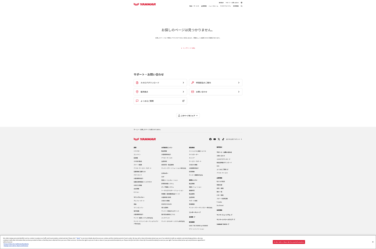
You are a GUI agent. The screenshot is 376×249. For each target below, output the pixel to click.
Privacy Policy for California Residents (16, 244)
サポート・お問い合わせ (232, 3)
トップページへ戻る (189, 48)
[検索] (241, 7)
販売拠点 (221, 3)
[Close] (373, 242)
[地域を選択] (241, 2)
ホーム (136, 129)
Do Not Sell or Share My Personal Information (289, 242)
